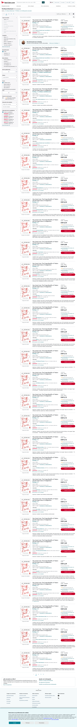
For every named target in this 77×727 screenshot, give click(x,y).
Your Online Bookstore (40, 99)
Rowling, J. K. (35, 22)
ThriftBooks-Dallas (40, 447)
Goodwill (37, 571)
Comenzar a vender (71, 6)
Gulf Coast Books (39, 79)
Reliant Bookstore (39, 187)
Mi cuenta (8, 699)
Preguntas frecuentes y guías (50, 695)
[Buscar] (43, 2)
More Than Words (39, 252)
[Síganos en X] (58, 698)
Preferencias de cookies (47, 718)
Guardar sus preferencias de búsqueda (47, 684)
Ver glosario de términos (44, 682)
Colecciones (18, 6)
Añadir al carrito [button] (68, 32)
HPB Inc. (37, 339)
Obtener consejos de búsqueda (46, 680)
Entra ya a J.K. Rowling (54, 43)
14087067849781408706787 (46, 139)
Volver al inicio (38, 690)
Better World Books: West (41, 616)
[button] (4, 14)
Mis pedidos (9, 701)
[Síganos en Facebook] (58, 696)
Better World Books (40, 662)
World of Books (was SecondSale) (43, 30)
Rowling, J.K (35, 135)
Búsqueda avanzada (5, 6)
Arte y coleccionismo (45, 6)
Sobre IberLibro (34, 695)
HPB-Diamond (38, 317)
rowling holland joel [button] (10, 10)
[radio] (2, 53)
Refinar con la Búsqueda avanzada (24, 10)
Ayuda (73, 2)
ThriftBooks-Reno (39, 404)
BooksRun (38, 273)
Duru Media (38, 509)
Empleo (33, 699)
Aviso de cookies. (15, 719)
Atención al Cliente (48, 697)
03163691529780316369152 (46, 26)
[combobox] (29, 2)
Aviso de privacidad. (55, 719)
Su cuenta (62, 2)
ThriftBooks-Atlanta (40, 382)
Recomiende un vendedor (23, 700)
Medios (33, 697)
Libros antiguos (31, 6)
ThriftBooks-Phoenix (40, 361)
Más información (5, 46)
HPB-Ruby (38, 295)
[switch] (3, 98)
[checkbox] (2, 19)
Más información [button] (5, 125)
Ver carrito (8, 703)
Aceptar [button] (14, 722)
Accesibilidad (34, 706)
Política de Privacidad (35, 701)
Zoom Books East (39, 119)
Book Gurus (38, 489)
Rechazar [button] (28, 722)
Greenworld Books (39, 209)
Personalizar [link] (41, 722)
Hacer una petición (7, 684)
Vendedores (58, 6)
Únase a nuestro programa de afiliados (24, 698)
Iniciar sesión (57, 2)
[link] (73, 14)
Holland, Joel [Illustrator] (45, 72)
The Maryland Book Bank (41, 550)
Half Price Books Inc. (40, 528)
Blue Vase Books (39, 593)
